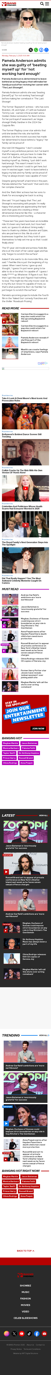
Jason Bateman (29, 743)
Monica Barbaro (11, 748)
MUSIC (25, 1292)
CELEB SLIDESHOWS (26, 1318)
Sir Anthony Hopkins (29, 753)
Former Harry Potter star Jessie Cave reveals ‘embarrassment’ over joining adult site (33, 674)
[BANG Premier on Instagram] (6, 1333)
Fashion (25, 1298)
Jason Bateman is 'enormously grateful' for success (33, 609)
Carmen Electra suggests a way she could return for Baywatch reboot (34, 328)
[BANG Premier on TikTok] (29, 1333)
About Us (30, 1345)
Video (25, 1311)
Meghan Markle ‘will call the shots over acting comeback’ (34, 684)
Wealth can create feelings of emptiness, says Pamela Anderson (34, 351)
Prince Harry (9, 758)
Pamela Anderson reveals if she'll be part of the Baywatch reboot (35, 340)
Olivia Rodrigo (10, 763)
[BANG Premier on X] (14, 1333)
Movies (25, 1305)
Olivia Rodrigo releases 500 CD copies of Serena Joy (35, 659)
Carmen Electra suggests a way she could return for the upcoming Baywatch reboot (34, 317)
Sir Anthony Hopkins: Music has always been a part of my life (35, 941)
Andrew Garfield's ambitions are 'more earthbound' (31, 597)
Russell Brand (26, 758)
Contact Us (40, 1345)
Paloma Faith (28, 748)
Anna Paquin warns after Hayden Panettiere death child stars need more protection (34, 635)
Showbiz (25, 1286)
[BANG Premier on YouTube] (21, 1333)
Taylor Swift (9, 753)
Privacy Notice (16, 1349)
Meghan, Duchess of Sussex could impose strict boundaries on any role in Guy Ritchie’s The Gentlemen (35, 623)
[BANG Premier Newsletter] (44, 1333)
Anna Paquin (27, 763)
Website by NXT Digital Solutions (25, 1353)
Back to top (24, 1251)
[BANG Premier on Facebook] (36, 1333)
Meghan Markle (10, 743)
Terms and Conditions (32, 1349)
